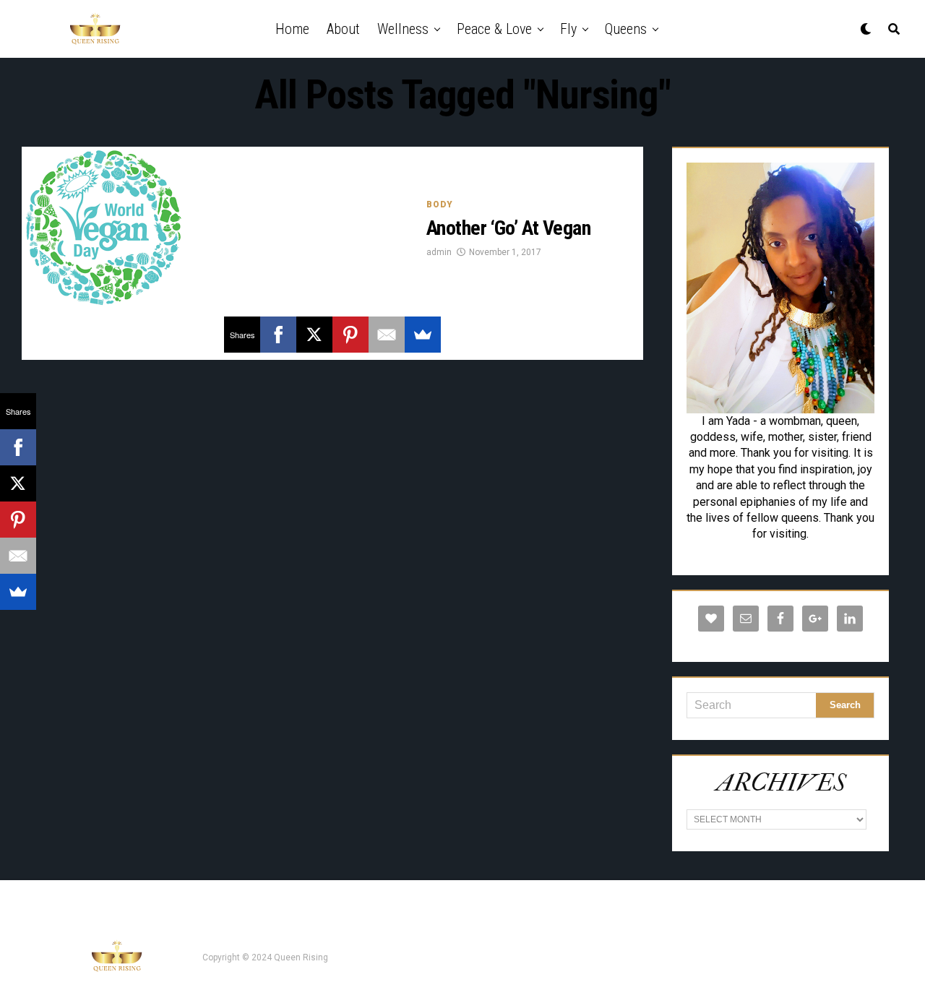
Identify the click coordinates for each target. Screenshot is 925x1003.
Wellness (403, 29)
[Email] (387, 335)
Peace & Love (494, 29)
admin (439, 252)
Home (292, 29)
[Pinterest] (350, 335)
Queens (626, 29)
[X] (314, 335)
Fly (568, 29)
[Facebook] (278, 335)
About (343, 29)
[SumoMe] (423, 335)
